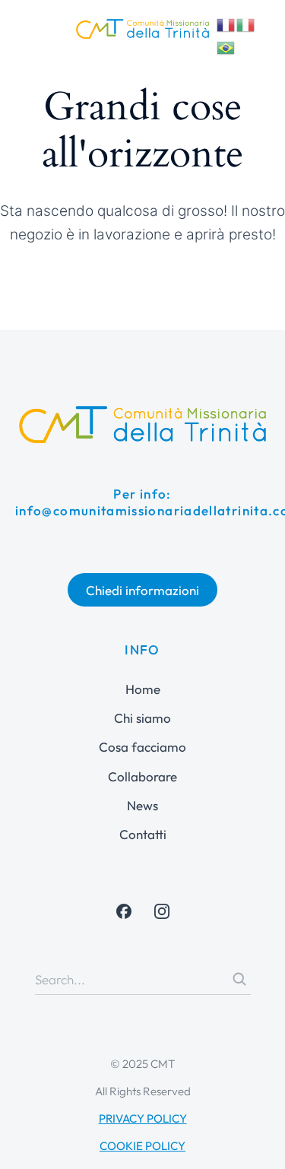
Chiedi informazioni (142, 590)
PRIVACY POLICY (143, 1118)
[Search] (239, 979)
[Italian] (246, 23)
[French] (226, 23)
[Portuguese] (226, 45)
